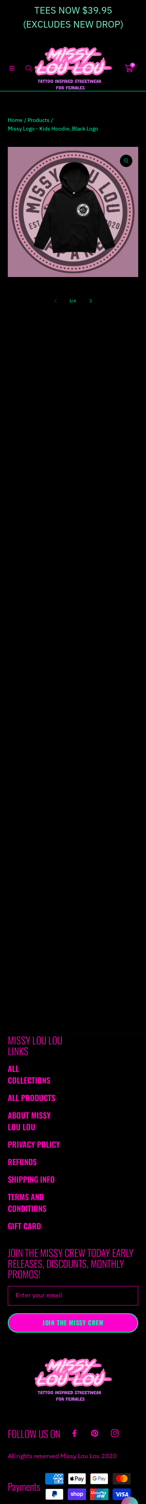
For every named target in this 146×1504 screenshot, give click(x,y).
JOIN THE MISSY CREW (73, 1322)
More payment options (73, 552)
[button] (11, 68)
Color (14, 433)
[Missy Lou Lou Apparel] (73, 68)
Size (13, 392)
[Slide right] (90, 301)
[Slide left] (56, 301)
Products (38, 120)
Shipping (17, 377)
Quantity (18, 484)
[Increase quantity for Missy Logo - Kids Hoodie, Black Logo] (129, 484)
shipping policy (106, 760)
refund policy (53, 760)
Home (15, 120)
